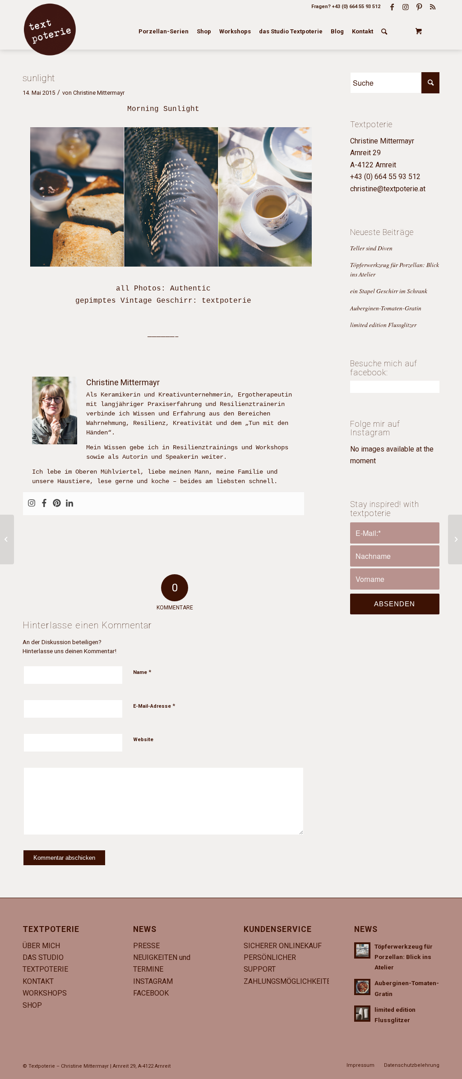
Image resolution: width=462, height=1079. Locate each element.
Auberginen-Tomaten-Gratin (385, 308)
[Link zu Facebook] (392, 7)
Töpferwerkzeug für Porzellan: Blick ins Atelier (403, 957)
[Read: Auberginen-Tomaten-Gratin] (362, 987)
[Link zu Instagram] (405, 7)
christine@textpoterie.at (387, 188)
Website (143, 739)
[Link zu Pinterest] (419, 7)
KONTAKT (38, 981)
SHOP (32, 1005)
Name (142, 672)
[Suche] (384, 32)
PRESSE (146, 945)
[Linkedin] (69, 503)
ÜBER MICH (41, 945)
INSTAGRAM (153, 981)
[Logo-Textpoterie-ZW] (50, 29)
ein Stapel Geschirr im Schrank (388, 290)
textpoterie (226, 301)
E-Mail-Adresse (154, 705)
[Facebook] (44, 503)
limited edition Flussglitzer (383, 324)
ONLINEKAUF (300, 945)
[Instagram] (32, 503)
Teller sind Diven (371, 248)
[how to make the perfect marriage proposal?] (7, 539)
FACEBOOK (151, 993)
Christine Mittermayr (99, 92)
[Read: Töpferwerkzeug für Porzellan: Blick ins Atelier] (362, 950)
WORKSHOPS (45, 993)
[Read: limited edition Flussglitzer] (362, 1013)
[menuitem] (163, 32)
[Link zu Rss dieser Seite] (432, 7)
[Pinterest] (57, 503)
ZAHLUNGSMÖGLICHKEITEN (290, 981)
